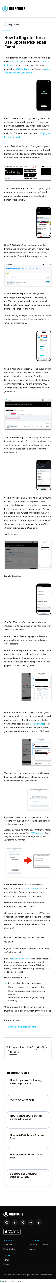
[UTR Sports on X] (23, 1222)
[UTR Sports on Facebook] (14, 1222)
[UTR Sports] (13, 1214)
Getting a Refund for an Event (22, 1027)
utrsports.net (46, 1274)
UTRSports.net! (37, 833)
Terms (6, 1260)
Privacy (6, 1264)
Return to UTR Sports (39, 1244)
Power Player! (32, 888)
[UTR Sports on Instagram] (6, 1222)
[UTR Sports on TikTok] (39, 1222)
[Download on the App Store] (12, 1232)
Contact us (8, 1244)
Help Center (13, 24)
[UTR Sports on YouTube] (31, 1222)
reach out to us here (21, 958)
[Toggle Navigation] (50, 9)
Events (32, 1249)
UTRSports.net (16, 61)
